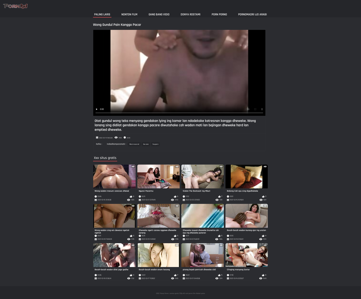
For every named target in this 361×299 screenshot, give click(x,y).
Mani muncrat (134, 144)
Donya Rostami (190, 14)
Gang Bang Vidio (159, 14)
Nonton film (129, 14)
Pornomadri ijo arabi (252, 14)
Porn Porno (219, 14)
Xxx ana (146, 144)
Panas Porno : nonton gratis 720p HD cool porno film (178, 293)
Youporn (155, 144)
